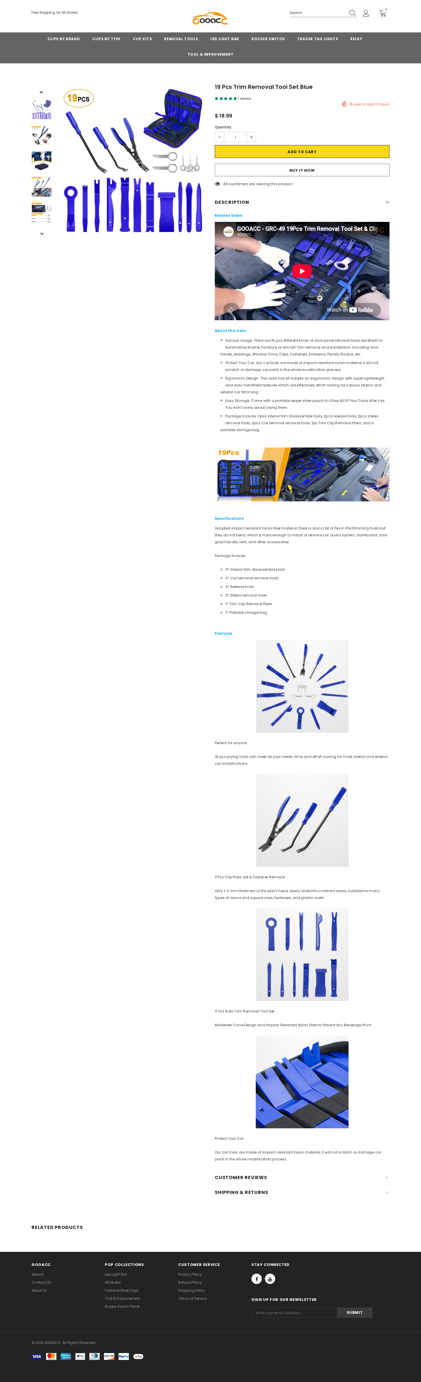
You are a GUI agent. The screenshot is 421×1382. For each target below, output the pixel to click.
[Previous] (41, 92)
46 (225, 183)
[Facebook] (256, 1279)
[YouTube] (270, 1279)
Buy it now (302, 170)
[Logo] (210, 19)
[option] (131, 161)
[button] (226, 98)
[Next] (41, 233)
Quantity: (223, 127)
